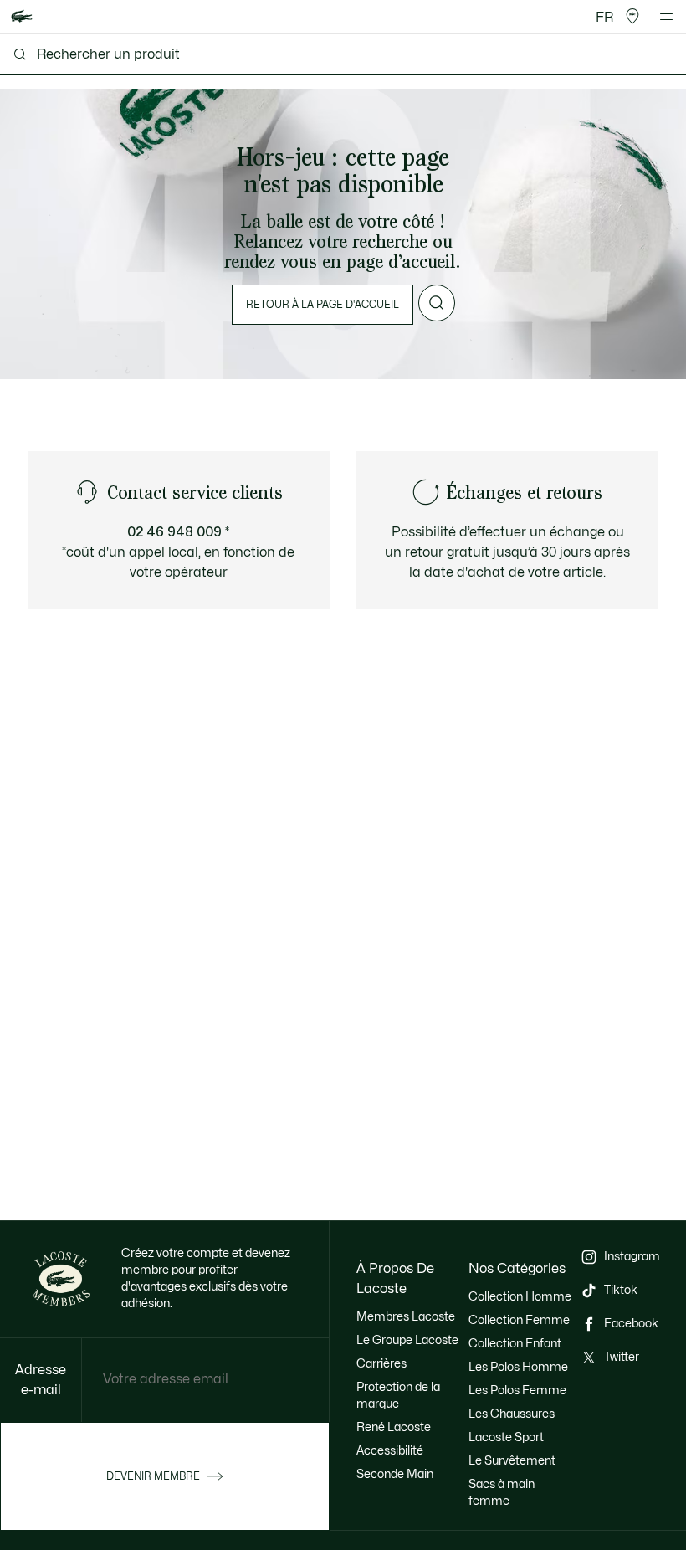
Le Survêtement (511, 1460)
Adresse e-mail (40, 1380)
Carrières (381, 1363)
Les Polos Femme (517, 1390)
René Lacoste (393, 1427)
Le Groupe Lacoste (407, 1340)
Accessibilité (389, 1450)
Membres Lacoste (405, 1316)
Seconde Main (394, 1474)
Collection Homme (519, 1296)
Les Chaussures (511, 1414)
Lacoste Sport (506, 1437)
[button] (632, 17)
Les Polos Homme (518, 1367)
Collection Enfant (514, 1343)
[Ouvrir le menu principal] (666, 16)
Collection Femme (519, 1320)
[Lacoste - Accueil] (22, 17)
